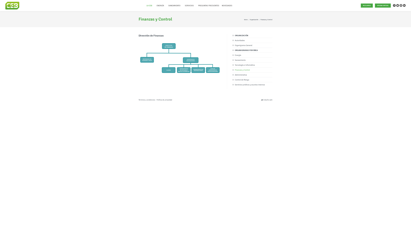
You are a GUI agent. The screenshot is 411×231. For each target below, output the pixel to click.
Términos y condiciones (147, 100)
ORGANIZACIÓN (241, 35)
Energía (238, 55)
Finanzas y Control (242, 70)
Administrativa (241, 75)
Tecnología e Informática (245, 65)
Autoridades (240, 40)
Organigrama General (243, 45)
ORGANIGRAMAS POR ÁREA (246, 50)
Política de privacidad (164, 100)
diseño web (268, 100)
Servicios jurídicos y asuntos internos (250, 85)
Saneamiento (240, 60)
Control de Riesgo (242, 80)
